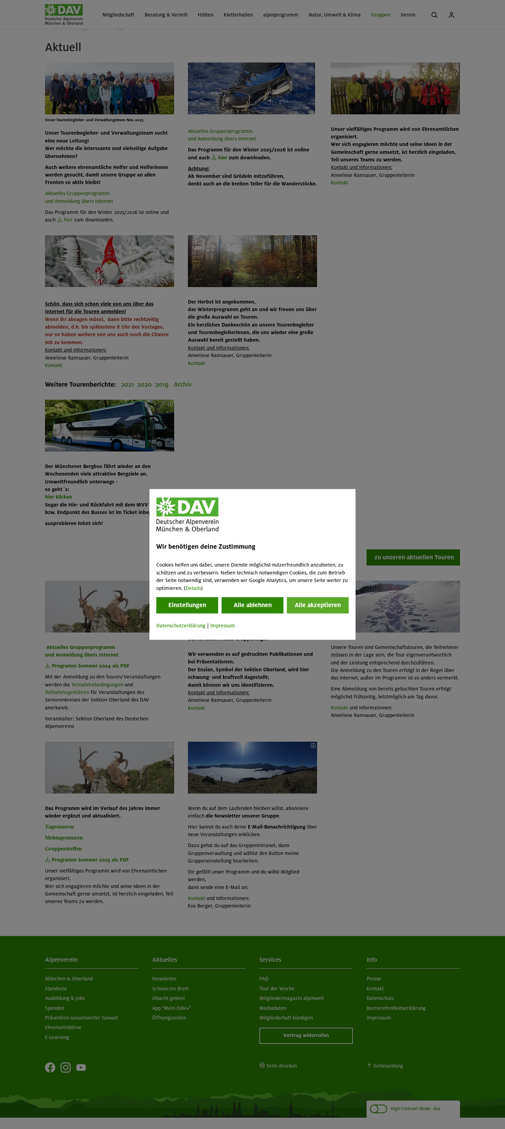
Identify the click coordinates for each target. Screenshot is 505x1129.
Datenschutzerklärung (180, 626)
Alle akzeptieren (318, 605)
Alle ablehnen (253, 605)
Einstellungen (187, 605)
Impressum (222, 626)
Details (193, 588)
